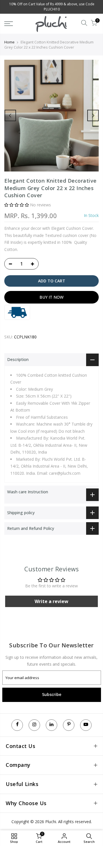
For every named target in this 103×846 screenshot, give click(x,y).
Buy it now (51, 297)
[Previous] (10, 115)
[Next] (93, 115)
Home (9, 42)
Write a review (51, 601)
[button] (16, 204)
